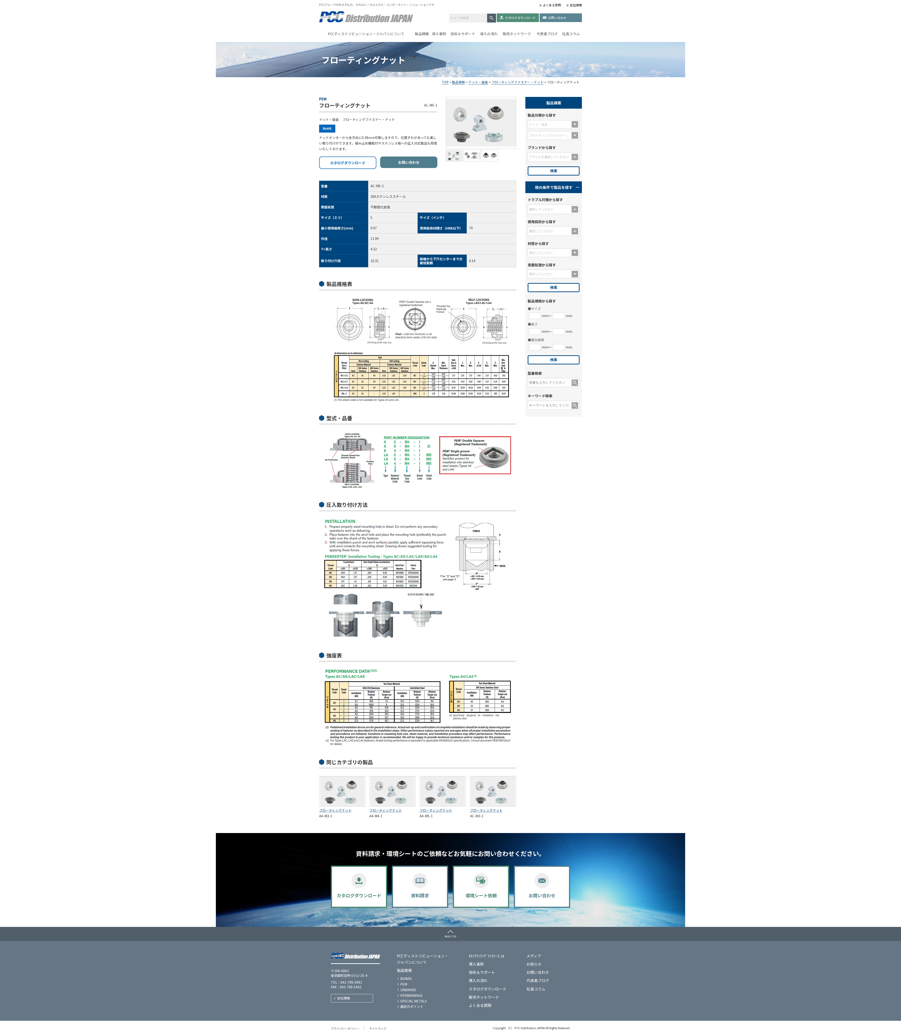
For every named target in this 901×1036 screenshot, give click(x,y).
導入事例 (439, 33)
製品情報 (422, 33)
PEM (403, 984)
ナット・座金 (478, 82)
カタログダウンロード (520, 17)
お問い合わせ (557, 17)
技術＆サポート (462, 33)
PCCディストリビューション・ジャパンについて (366, 33)
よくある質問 (552, 5)
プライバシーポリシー (345, 1028)
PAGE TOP (450, 936)
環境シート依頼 (481, 895)
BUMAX (406, 978)
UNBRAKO (408, 989)
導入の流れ (489, 33)
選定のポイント (411, 1006)
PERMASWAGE (411, 995)
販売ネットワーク (517, 33)
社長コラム (571, 33)
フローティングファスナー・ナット (517, 82)
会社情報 (576, 5)
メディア (534, 956)
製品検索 (458, 82)
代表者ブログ (547, 33)
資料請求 (420, 895)
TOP (445, 82)
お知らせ (534, 964)
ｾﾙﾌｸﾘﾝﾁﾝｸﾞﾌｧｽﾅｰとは (486, 956)
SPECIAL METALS (413, 1001)
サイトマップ (377, 1028)
